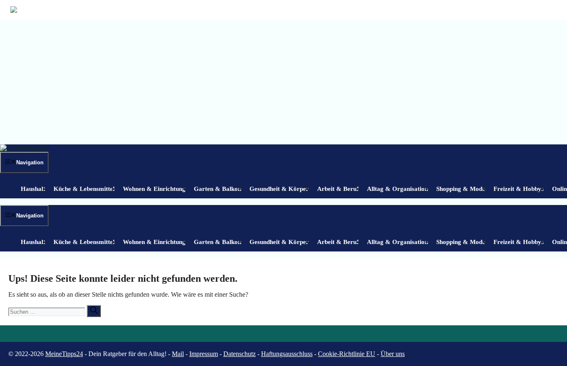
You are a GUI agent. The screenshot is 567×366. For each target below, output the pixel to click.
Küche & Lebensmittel (84, 188)
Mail (178, 353)
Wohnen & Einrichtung (154, 188)
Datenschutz (239, 353)
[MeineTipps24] (23, 147)
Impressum (203, 353)
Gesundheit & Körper (279, 188)
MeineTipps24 (64, 353)
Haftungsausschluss (287, 353)
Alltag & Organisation (397, 188)
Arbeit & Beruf (338, 188)
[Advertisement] (283, 82)
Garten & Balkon (217, 188)
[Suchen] (94, 311)
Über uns (393, 353)
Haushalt (33, 188)
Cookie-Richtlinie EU (346, 353)
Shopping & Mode (460, 188)
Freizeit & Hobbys (519, 188)
